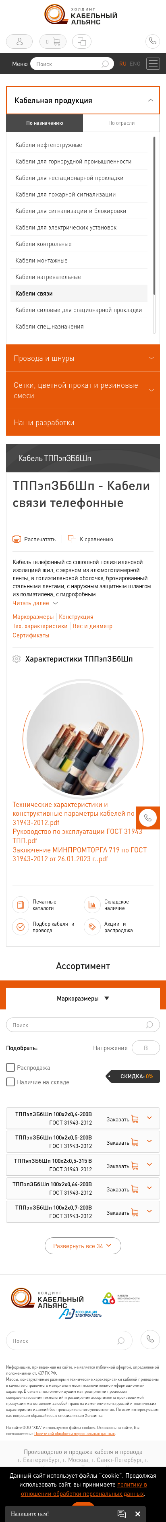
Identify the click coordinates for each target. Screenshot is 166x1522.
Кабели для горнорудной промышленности (73, 161)
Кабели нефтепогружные (48, 145)
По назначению (44, 122)
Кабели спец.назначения (49, 326)
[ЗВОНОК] (148, 819)
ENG (135, 63)
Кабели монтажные (41, 260)
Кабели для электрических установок (65, 227)
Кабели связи (34, 293)
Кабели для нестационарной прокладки (69, 178)
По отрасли (121, 122)
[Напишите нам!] (122, 1514)
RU (123, 63)
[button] (83, 100)
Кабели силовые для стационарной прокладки (78, 310)
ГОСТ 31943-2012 (53, 1118)
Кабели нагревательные (48, 277)
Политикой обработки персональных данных (74, 1433)
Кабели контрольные (43, 244)
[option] (83, 739)
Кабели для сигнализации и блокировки (71, 211)
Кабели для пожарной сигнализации (65, 194)
